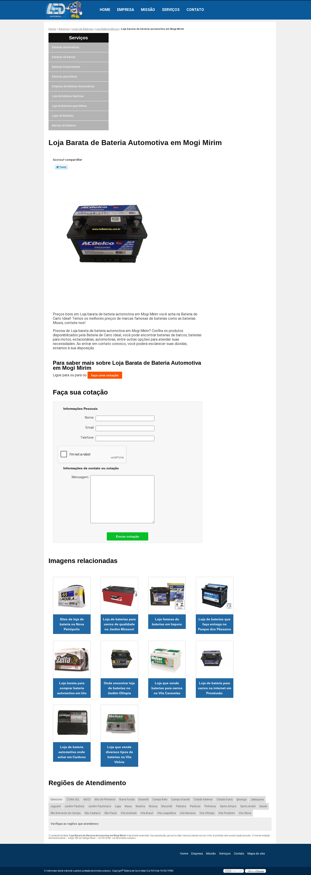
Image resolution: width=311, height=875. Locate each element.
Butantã (143, 799)
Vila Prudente (226, 813)
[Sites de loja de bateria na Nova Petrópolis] (72, 595)
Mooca (153, 806)
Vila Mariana (188, 813)
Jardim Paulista (74, 806)
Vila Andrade (129, 813)
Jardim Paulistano (99, 806)
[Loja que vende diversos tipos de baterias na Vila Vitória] (119, 723)
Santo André (247, 806)
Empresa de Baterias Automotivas (73, 86)
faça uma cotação (105, 375)
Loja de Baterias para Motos (69, 106)
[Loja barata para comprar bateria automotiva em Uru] (72, 659)
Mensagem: (81, 477)
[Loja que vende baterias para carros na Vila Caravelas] (167, 659)
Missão (148, 10)
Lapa (118, 806)
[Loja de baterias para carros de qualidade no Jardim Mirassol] (119, 595)
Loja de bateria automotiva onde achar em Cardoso (72, 752)
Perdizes (195, 806)
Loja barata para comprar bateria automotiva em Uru (72, 688)
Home (105, 10)
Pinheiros (210, 806)
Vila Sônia (245, 813)
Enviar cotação (127, 536)
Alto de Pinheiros (104, 799)
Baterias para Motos (64, 76)
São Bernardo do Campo (65, 813)
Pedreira (181, 806)
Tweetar (61, 167)
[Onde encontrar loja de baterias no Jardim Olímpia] (119, 659)
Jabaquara (257, 799)
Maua (128, 806)
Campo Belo (159, 799)
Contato (195, 10)
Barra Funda (127, 799)
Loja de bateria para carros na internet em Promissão (214, 688)
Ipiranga (242, 799)
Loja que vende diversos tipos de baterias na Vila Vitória (119, 754)
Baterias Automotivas (65, 47)
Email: (91, 427)
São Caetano (92, 813)
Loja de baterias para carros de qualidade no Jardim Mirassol (119, 624)
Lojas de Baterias (63, 115)
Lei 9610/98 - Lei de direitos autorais (117, 838)
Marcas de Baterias (64, 125)
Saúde (263, 806)
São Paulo (110, 813)
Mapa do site (256, 853)
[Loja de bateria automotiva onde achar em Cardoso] (72, 723)
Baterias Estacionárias (66, 66)
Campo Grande (180, 799)
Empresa (125, 10)
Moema (140, 806)
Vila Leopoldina (166, 813)
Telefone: (88, 437)
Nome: (90, 417)
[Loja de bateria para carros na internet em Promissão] (214, 659)
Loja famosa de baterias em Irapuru (167, 621)
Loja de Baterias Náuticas (68, 96)
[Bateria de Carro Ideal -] (70, 10)
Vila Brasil (146, 813)
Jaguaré (55, 806)
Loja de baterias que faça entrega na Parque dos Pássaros (214, 624)
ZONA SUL (72, 799)
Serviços (171, 10)
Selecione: (56, 799)
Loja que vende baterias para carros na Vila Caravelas (166, 688)
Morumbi (166, 806)
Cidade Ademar (203, 799)
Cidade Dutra (225, 799)
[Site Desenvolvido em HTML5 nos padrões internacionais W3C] (233, 871)
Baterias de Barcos (64, 57)
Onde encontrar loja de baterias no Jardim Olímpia (119, 688)
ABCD (87, 799)
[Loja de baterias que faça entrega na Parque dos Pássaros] (214, 595)
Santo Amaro (228, 806)
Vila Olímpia (206, 813)
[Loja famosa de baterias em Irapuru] (167, 595)
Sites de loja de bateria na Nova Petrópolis (72, 624)
